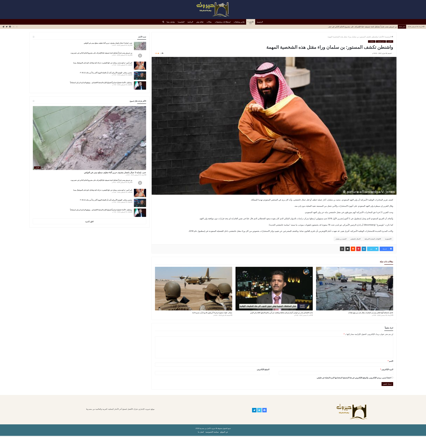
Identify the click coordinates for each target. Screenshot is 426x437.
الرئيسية (260, 22)
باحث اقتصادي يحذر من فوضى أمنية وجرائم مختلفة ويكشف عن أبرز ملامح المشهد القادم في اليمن (281, 313)
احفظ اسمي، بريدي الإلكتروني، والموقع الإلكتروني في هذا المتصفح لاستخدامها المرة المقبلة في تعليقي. (353, 378)
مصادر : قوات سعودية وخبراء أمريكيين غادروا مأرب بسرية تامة (212, 313)
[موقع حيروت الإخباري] (213, 9)
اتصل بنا (201, 432)
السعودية (387, 239)
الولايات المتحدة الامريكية (372, 239)
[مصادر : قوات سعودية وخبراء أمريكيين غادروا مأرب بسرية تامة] (193, 288)
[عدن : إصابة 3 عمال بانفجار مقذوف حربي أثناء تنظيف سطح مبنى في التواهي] (140, 46)
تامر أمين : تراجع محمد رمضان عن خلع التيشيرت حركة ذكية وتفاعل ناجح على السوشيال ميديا (362, 27)
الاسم (390, 361)
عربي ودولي (381, 41)
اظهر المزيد (89, 221)
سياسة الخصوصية (212, 432)
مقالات (209, 22)
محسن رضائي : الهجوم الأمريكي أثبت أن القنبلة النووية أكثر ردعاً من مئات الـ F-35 (106, 73)
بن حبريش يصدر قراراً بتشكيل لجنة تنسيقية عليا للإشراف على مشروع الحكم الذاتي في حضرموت (101, 53)
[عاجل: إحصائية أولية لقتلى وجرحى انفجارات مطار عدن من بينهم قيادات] (354, 288)
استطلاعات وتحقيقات (223, 22)
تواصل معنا (171, 22)
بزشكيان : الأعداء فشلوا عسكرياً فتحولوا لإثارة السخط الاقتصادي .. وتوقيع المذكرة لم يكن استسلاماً (101, 82)
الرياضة (190, 22)
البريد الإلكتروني (386, 369)
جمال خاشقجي (355, 239)
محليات (372, 41)
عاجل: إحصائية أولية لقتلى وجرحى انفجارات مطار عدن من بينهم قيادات (370, 313)
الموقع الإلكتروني (263, 369)
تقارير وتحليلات (239, 22)
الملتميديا (181, 22)
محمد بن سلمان (340, 239)
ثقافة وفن (199, 22)
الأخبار (251, 22)
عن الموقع (224, 432)
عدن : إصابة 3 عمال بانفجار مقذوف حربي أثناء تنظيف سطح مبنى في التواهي (108, 43)
